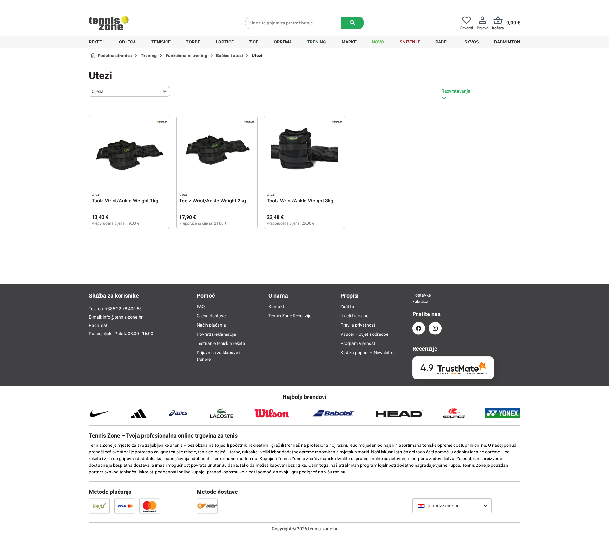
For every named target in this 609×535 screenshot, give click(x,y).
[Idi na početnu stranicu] (109, 23)
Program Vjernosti (358, 343)
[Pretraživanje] (352, 23)
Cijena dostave (211, 315)
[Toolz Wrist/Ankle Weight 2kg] (217, 150)
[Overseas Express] (207, 505)
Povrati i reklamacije (216, 334)
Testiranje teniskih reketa (221, 343)
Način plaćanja (211, 324)
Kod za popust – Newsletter (367, 352)
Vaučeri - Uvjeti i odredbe (364, 334)
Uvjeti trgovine (354, 315)
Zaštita (347, 306)
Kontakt (276, 306)
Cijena (98, 91)
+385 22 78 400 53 (128, 5)
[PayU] (99, 505)
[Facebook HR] (418, 328)
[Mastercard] (149, 505)
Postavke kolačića (418, 298)
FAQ (201, 306)
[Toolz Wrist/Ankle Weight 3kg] (304, 150)
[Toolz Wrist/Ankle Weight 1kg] (129, 150)
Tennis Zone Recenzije (289, 315)
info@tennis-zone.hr (123, 317)
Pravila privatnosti (358, 324)
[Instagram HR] (435, 328)
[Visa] (124, 505)
